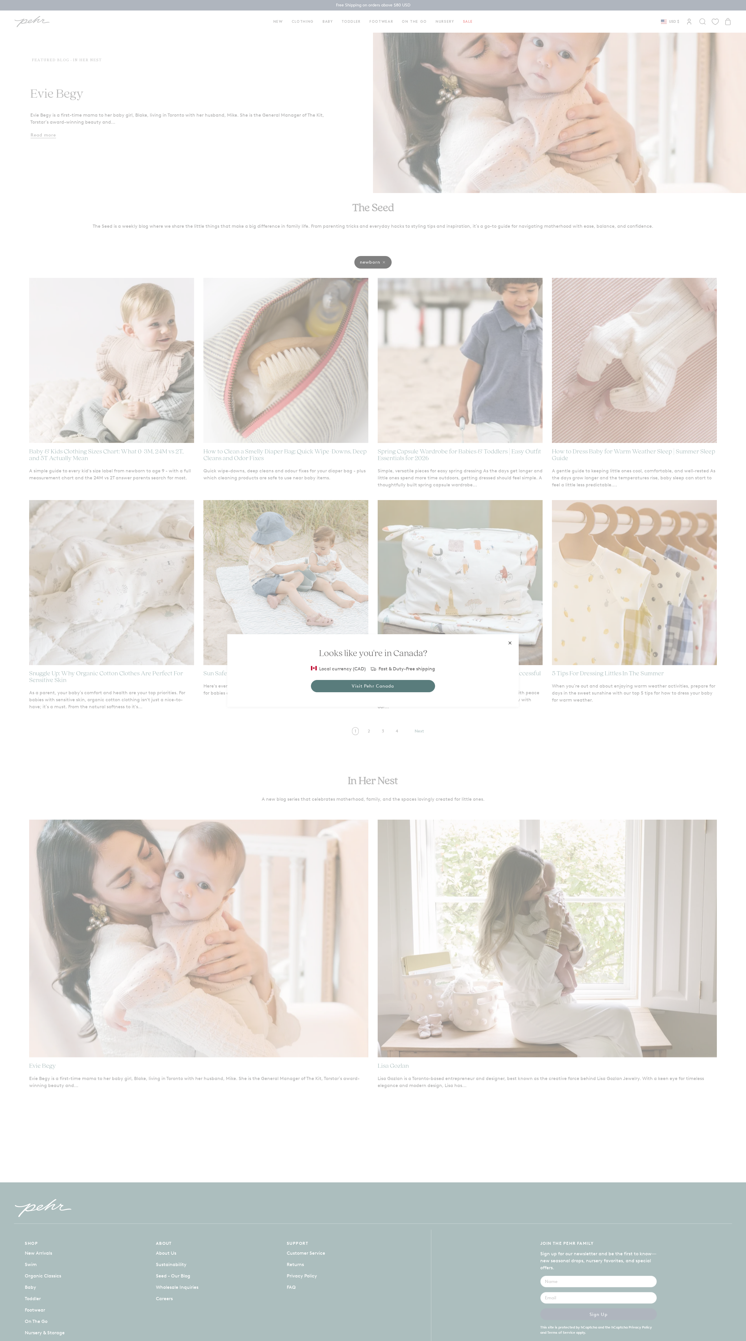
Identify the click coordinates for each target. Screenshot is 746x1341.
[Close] (510, 643)
